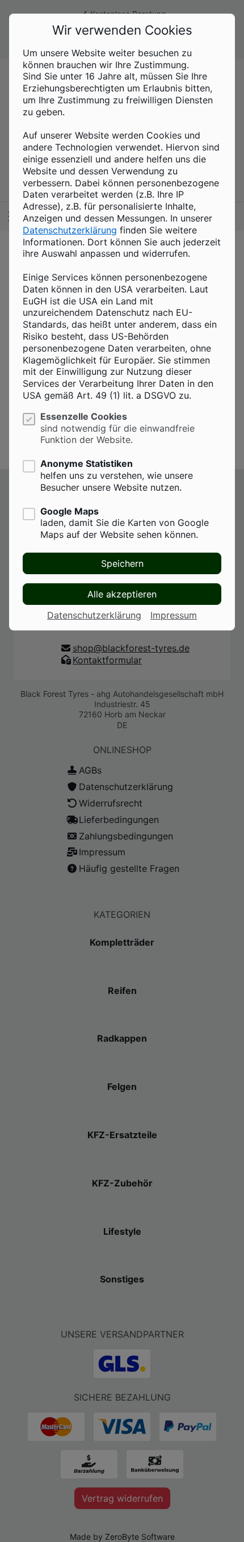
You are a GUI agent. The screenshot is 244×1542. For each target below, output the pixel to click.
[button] (122, 563)
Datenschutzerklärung (70, 230)
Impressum (173, 615)
